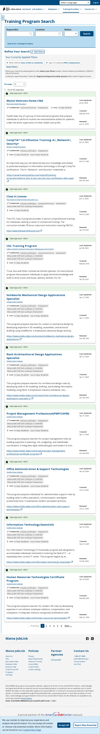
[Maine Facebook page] (87, 638)
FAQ (7, 659)
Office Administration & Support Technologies (38, 469)
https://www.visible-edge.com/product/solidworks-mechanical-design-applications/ (40, 338)
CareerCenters (79, 661)
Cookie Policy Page (32, 730)
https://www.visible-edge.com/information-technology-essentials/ (38, 562)
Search (86, 33)
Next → (68, 625)
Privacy (31, 656)
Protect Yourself (12, 669)
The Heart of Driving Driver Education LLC (22, 199)
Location (40, 29)
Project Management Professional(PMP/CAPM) (38, 413)
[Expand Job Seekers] (44, 9)
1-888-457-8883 (79, 656)
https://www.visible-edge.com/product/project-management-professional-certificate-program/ (36, 452)
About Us (9, 656)
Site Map (9, 675)
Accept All (64, 725)
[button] (20, 43)
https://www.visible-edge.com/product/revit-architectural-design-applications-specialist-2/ (38, 397)
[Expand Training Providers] (81, 9)
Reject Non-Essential (85, 725)
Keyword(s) (12, 29)
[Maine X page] (92, 638)
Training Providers (71, 9)
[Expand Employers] (59, 9)
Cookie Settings (34, 669)
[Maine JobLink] (12, 9)
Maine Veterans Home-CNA (25, 100)
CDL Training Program (22, 246)
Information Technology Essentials (30, 524)
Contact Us (89, 9)
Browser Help (11, 667)
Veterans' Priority (35, 661)
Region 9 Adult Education (16, 147)
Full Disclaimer (26, 698)
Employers (52, 9)
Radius (67, 29)
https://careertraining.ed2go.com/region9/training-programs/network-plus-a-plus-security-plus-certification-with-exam (40, 177)
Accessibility (33, 664)
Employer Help (11, 664)
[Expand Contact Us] (96, 9)
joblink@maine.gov (81, 659)
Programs (9, 672)
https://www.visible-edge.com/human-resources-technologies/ (37, 618)
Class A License (17, 196)
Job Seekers (37, 9)
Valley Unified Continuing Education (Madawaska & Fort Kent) (30, 249)
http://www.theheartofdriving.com (23, 230)
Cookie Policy (33, 667)
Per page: (8, 84)
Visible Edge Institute (15, 302)
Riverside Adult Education (16, 104)
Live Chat (77, 664)
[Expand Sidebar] (2, 17)
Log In (95, 2)
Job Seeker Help (12, 661)
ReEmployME (56, 660)
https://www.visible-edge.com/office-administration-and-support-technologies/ (38, 508)
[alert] (50, 94)
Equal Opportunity (35, 659)
